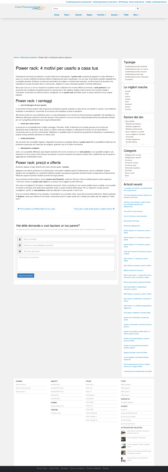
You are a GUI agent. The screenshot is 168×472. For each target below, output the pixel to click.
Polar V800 (89, 409)
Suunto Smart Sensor (128, 424)
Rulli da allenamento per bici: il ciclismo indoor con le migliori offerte (137, 365)
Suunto (114, 14)
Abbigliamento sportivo (133, 157)
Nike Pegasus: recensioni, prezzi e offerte (137, 294)
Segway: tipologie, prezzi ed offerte (135, 352)
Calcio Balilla (129, 121)
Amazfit (128, 91)
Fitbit (126, 14)
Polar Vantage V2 (92, 420)
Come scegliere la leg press (136, 437)
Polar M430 (90, 402)
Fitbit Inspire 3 (125, 388)
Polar (66, 14)
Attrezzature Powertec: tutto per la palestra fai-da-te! (138, 432)
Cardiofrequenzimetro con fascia (136, 69)
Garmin (78, 14)
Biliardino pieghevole (133, 126)
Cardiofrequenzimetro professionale (78, 2)
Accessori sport (130, 165)
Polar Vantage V (91, 416)
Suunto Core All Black (128, 416)
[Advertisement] (84, 38)
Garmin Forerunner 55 (23, 388)
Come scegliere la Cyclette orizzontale (135, 135)
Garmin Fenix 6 (21, 384)
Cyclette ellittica (131, 142)
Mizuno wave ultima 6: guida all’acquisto (137, 282)
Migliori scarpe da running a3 (133, 270)
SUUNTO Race (126, 420)
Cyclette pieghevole (133, 139)
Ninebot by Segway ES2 (132, 226)
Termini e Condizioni (77, 468)
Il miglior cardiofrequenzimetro (156, 2)
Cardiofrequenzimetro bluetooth (136, 66)
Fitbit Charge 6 (126, 384)
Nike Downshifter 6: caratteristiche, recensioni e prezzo (135, 288)
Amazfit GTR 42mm (57, 388)
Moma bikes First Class (131, 221)
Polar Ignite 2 (90, 395)
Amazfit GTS (55, 395)
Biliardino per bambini (133, 124)
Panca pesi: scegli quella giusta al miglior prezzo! (93, 208)
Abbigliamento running (133, 155)
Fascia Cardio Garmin (136, 2)
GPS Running (123, 2)
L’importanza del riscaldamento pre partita (138, 371)
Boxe (127, 175)
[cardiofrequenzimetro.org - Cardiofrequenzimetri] (30, 8)
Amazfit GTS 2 (55, 399)
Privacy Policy (42, 468)
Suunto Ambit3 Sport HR (129, 413)
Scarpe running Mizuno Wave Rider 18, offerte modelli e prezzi (137, 332)
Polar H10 (89, 388)
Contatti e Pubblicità (93, 468)
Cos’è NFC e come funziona (133, 211)
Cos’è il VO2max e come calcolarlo (135, 216)
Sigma (89, 14)
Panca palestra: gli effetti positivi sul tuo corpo (37, 208)
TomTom (101, 14)
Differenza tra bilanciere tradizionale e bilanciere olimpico (139, 452)
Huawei (127, 99)
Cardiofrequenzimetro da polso (136, 71)
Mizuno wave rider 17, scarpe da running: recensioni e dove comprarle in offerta (137, 276)
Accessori (128, 160)
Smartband (129, 79)
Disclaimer (64, 468)
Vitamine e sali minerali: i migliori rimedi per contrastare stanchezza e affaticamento (137, 204)
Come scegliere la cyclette (134, 131)
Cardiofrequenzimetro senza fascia (105, 2)
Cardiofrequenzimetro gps (134, 74)
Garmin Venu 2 (21, 391)
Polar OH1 (89, 406)
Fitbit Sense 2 (125, 391)
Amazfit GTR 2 (55, 384)
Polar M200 (90, 399)
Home (56, 14)
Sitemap (105, 468)
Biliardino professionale (134, 129)
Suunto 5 (124, 409)
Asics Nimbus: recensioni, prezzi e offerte (137, 265)
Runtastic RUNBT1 (127, 402)
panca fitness (33, 87)
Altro (135, 14)
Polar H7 (89, 391)
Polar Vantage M (91, 413)
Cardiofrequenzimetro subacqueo (136, 77)
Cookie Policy (54, 468)
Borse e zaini (129, 173)
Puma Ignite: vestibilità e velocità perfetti (137, 313)
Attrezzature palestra (29, 57)
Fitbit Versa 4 (125, 395)
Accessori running (131, 162)
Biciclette (128, 170)
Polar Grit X (89, 384)
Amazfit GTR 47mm (57, 391)
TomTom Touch (56, 413)
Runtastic (128, 104)
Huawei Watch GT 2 (57, 406)
